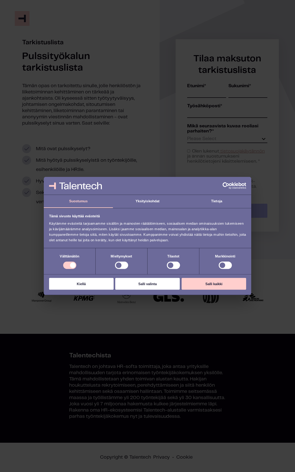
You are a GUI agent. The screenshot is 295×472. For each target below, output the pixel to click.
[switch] (121, 265)
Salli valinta (147, 284)
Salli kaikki (213, 284)
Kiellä (81, 284)
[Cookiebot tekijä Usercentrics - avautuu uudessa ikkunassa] (226, 185)
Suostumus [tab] (78, 201)
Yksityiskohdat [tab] (147, 201)
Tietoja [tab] (216, 201)
